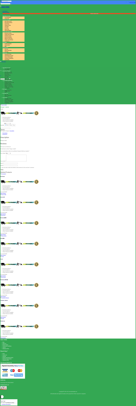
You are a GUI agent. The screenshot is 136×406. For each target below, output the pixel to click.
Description (5, 133)
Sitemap (4, 356)
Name (2, 163)
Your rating (3, 153)
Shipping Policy (6, 348)
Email (2, 165)
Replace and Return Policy (8, 357)
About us (4, 343)
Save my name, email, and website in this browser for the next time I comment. (18, 167)
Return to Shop (11, 402)
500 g (10, 125)
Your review (3, 161)
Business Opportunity (7, 358)
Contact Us (5, 354)
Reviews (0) (5, 134)
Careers (4, 347)
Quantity (2, 125)
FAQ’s (4, 353)
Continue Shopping (6, 404)
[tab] (69, 133)
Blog (3, 342)
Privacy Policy (5, 344)
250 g (7, 125)
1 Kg (14, 125)
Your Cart (132, 2)
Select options (3, 193)
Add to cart (2, 129)
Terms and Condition (7, 346)
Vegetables (12, 130)
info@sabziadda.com (4, 384)
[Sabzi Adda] (68, 7)
